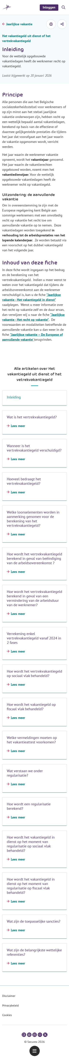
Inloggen (49, 7)
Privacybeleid (10, 1005)
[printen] (51, 24)
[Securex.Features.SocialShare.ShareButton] (62, 24)
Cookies (7, 1015)
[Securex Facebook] (24, 1034)
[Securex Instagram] (29, 1034)
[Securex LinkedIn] (34, 1034)
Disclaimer (8, 996)
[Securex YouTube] (40, 1034)
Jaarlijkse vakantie (19, 24)
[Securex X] (45, 1034)
